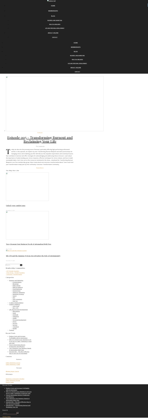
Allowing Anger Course (12, 371)
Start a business (17, 299)
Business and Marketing (55, 20)
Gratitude (15, 315)
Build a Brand (16, 285)
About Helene (53, 33)
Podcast (40, 132)
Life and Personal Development (54, 28)
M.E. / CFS (15, 308)
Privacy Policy (7, 416)
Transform (16, 327)
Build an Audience (18, 287)
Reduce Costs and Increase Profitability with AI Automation (18, 337)
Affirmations (16, 311)
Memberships (53, 11)
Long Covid (16, 306)
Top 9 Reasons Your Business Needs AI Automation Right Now (28, 244)
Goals (14, 313)
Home (53, 5)
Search (15, 296)
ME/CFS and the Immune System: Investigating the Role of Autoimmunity (33, 256)
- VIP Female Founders (12, 271)
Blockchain (16, 284)
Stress (14, 321)
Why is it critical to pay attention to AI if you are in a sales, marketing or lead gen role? (20, 341)
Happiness (16, 316)
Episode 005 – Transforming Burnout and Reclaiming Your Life (40, 139)
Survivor (15, 325)
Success (15, 323)
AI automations (17, 282)
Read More (40, 168)
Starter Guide (10, 382)
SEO (14, 297)
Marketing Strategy (18, 294)
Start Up (15, 301)
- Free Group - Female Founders (15, 273)
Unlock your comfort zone (15, 206)
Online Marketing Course (13, 363)
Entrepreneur (17, 291)
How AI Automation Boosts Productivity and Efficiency (17, 345)
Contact (55, 37)
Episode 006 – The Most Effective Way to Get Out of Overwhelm (19, 352)
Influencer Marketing (19, 292)
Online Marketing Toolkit (13, 364)
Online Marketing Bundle (13, 380)
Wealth (15, 328)
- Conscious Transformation (14, 274)
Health (15, 318)
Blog (53, 16)
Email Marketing (17, 289)
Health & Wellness (54, 24)
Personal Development (19, 320)
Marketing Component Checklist (15, 379)
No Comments (40, 146)
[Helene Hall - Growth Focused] (51, 1)
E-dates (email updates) (16, 303)
